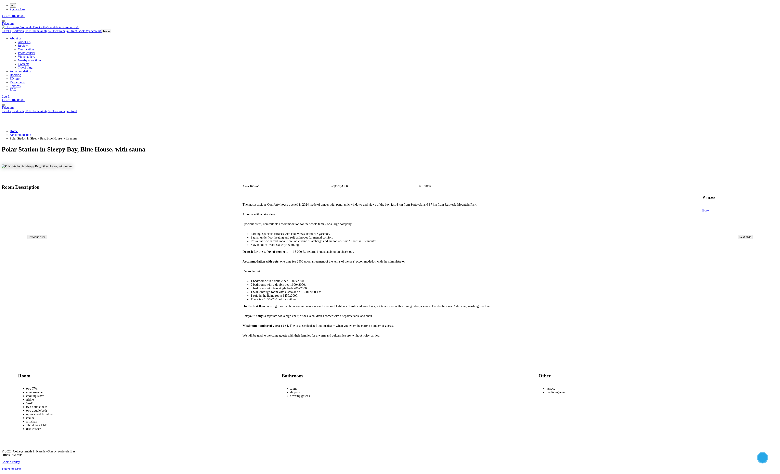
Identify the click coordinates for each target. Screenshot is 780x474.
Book (705, 210)
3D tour (15, 78)
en (12, 5)
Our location (26, 49)
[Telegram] (762, 458)
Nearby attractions (29, 60)
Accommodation (20, 71)
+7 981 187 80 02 (13, 16)
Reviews (23, 45)
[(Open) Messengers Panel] (3, 21)
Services (15, 86)
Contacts (23, 64)
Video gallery (26, 56)
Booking (15, 75)
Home (14, 131)
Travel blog (25, 67)
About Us (24, 42)
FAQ (13, 89)
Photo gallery (26, 53)
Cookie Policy (11, 462)
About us (16, 38)
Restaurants (17, 82)
